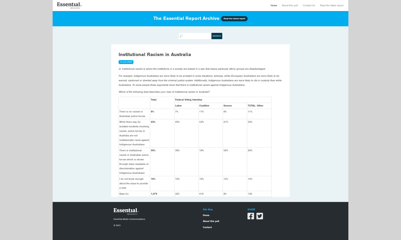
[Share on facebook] (251, 218)
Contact (207, 227)
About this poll (290, 5)
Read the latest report (331, 5)
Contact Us (309, 5)
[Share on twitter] (259, 218)
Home (274, 5)
